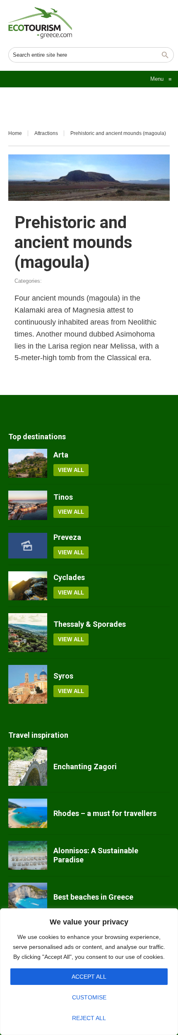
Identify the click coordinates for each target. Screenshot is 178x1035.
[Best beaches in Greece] (27, 897)
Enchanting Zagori (85, 766)
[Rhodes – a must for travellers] (27, 813)
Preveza (67, 537)
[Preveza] (27, 546)
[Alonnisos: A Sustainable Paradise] (27, 855)
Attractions (46, 133)
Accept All (89, 976)
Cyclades (69, 577)
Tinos (63, 497)
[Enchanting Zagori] (27, 766)
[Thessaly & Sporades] (27, 632)
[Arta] (27, 463)
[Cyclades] (27, 585)
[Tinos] (27, 505)
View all (71, 470)
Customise (89, 997)
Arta (60, 454)
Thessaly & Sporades (89, 624)
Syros (63, 676)
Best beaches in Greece (93, 897)
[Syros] (27, 684)
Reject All (89, 1018)
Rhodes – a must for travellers (104, 813)
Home (15, 133)
